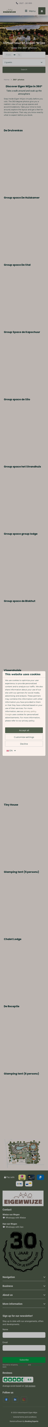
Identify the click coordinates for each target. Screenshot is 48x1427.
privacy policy (30, 711)
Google (8, 714)
